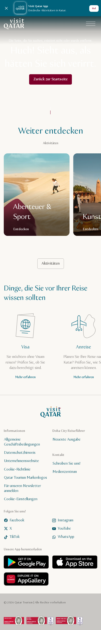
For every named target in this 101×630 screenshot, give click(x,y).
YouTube (64, 528)
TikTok (14, 537)
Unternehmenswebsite (21, 461)
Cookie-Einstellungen (20, 499)
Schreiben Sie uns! (66, 463)
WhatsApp (66, 537)
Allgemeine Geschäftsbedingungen (22, 442)
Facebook (17, 520)
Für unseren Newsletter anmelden (22, 489)
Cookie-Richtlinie (17, 469)
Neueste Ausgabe (67, 439)
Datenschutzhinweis (19, 452)
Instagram (65, 520)
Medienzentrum (65, 472)
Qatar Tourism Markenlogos (25, 477)
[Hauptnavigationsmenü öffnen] (90, 23)
